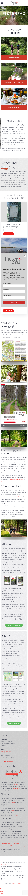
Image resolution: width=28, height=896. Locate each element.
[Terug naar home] (14, 3)
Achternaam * (7, 295)
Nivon (13, 802)
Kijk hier (16, 784)
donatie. (16, 815)
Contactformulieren (7, 761)
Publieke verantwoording (17, 846)
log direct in (16, 788)
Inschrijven (14, 302)
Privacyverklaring (6, 843)
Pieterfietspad (19, 497)
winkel (12, 810)
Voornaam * (7, 289)
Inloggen (3, 864)
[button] (2, 3)
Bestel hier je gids (13, 625)
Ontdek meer (13, 723)
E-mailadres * (7, 283)
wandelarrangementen (17, 479)
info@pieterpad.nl (6, 751)
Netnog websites (16, 883)
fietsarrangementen (7, 482)
